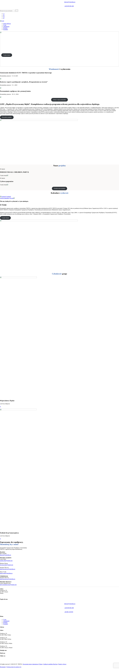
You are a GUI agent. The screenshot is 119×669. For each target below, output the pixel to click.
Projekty (5, 622)
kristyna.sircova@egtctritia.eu (7, 569)
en (3, 16)
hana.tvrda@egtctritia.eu (6, 573)
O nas (4, 619)
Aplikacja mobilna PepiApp (50, 664)
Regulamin (3, 667)
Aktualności (6, 621)
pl (3, 18)
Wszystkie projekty (7, 117)
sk (3, 15)
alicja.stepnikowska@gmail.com (8, 584)
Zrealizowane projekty (59, 188)
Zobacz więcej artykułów (59, 99)
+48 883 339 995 (68, 612)
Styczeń (11, 198)
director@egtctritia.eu (69, 2)
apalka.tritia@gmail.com (6, 560)
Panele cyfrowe (62, 664)
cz (3, 13)
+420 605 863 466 (69, 6)
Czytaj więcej (6, 55)
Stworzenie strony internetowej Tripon (32, 664)
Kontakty (5, 624)
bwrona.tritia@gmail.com (6, 565)
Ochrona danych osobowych (13, 667)
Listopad (3, 196)
